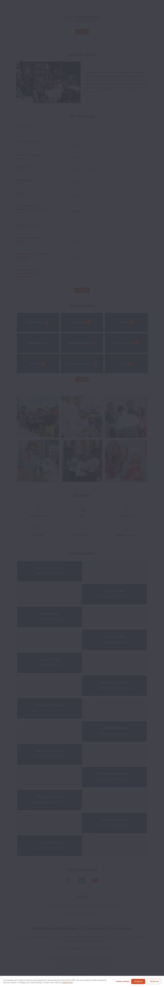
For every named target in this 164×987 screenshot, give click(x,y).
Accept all (138, 981)
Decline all (154, 981)
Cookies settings (122, 981)
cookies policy (67, 983)
